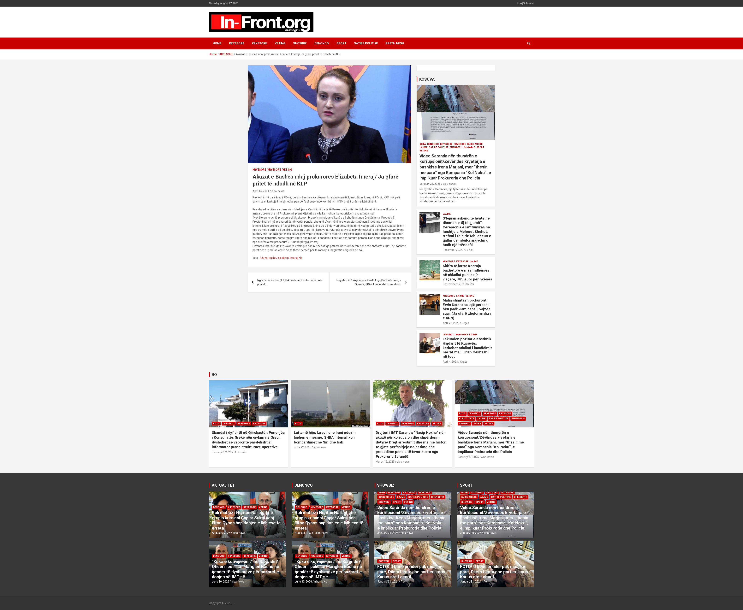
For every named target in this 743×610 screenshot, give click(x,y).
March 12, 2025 (385, 461)
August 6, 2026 (221, 532)
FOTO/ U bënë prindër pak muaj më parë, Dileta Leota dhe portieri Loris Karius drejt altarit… (411, 571)
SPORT (341, 43)
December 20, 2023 (455, 249)
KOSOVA (427, 79)
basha (272, 257)
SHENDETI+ (456, 147)
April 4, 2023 (450, 361)
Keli (471, 249)
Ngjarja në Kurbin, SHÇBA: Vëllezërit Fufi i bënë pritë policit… (289, 282)
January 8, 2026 (221, 452)
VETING (280, 43)
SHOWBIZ (300, 43)
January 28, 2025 (430, 183)
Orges (465, 323)
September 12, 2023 (455, 284)
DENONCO (321, 43)
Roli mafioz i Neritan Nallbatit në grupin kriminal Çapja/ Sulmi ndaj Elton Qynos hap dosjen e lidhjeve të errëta (246, 520)
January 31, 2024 (387, 581)
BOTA (422, 144)
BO (214, 374)
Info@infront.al (525, 3)
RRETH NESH (395, 43)
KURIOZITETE (475, 144)
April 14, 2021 (261, 191)
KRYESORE (236, 43)
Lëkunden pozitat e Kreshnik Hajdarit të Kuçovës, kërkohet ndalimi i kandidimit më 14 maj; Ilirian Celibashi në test (467, 348)
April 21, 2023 (451, 323)
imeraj (294, 257)
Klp (300, 257)
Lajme (423, 147)
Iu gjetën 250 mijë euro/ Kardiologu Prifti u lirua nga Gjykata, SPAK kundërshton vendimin (368, 282)
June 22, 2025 (302, 447)
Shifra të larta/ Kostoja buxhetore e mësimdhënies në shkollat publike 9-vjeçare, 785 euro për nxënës (467, 272)
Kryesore (259, 43)
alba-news (277, 191)
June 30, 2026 (220, 581)
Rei (472, 284)
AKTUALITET (223, 485)
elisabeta (283, 257)
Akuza (264, 257)
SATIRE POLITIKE (366, 43)
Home (217, 43)
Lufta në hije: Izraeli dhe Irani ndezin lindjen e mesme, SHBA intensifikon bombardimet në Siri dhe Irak (325, 437)
